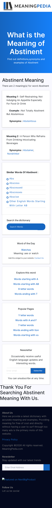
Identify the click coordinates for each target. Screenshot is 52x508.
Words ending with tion (26, 330)
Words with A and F (26, 320)
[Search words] (41, 226)
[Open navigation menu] (47, 6)
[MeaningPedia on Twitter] (8, 497)
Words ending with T (26, 293)
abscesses (15, 192)
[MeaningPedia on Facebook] (4, 497)
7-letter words (26, 325)
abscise (14, 196)
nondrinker (13, 153)
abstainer (28, 150)
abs (11, 178)
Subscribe (38, 371)
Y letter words (26, 315)
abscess (14, 183)
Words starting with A (26, 279)
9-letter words (26, 288)
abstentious (29, 121)
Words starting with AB (26, 284)
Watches (26, 249)
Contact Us (39, 258)
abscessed (16, 187)
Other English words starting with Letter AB (27, 203)
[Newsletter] (46, 467)
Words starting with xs (26, 335)
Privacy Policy (10, 439)
